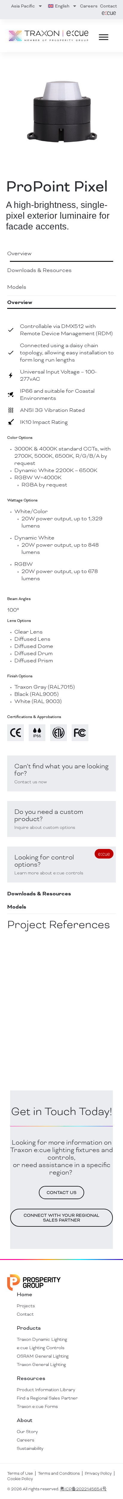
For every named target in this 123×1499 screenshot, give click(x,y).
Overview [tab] (19, 253)
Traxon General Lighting (41, 1364)
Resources (31, 1378)
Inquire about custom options (44, 827)
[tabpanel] (61, 598)
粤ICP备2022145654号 (83, 1489)
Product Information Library (46, 1389)
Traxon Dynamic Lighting (42, 1339)
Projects (26, 1305)
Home (24, 1294)
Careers (89, 6)
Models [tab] (16, 286)
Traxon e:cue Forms (37, 1406)
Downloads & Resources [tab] (39, 270)
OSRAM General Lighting (43, 1356)
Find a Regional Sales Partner (47, 1398)
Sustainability (30, 1448)
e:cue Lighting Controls (40, 1347)
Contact (108, 6)
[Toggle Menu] (103, 37)
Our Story (27, 1431)
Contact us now (30, 782)
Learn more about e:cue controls (48, 873)
